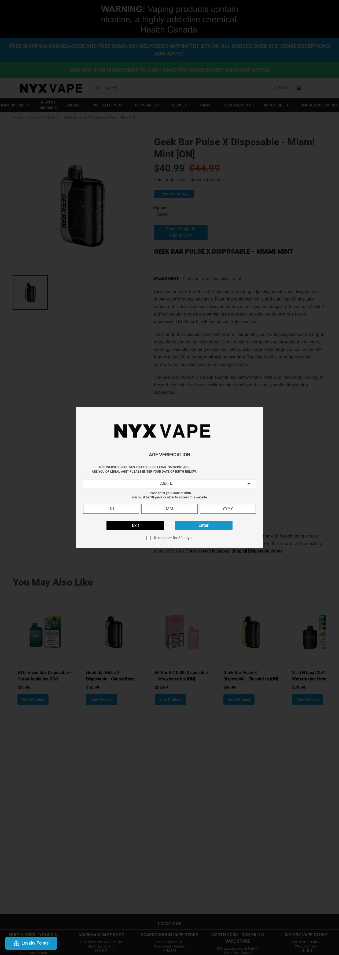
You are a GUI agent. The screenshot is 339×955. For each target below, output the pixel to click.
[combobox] (169, 483)
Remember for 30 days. (173, 538)
